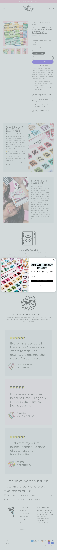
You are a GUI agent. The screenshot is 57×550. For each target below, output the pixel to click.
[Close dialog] (54, 260)
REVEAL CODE (42, 281)
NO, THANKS (42, 285)
